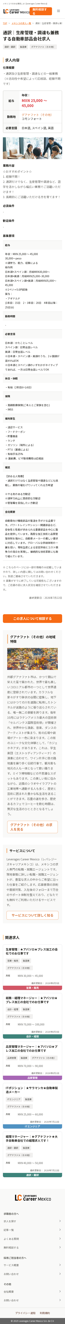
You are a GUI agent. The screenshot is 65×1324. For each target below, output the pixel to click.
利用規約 (45, 1313)
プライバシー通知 (25, 1313)
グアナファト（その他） (37, 114)
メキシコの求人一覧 (21, 23)
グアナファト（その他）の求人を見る (31, 827)
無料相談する (39, 11)
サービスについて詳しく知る (32, 915)
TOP (5, 23)
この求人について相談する (32, 618)
